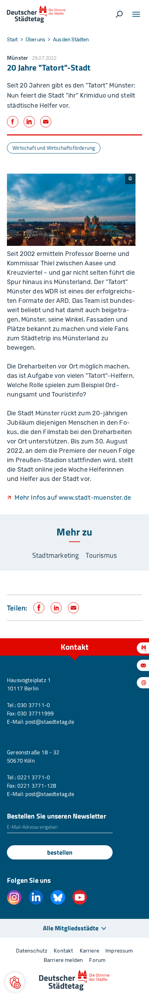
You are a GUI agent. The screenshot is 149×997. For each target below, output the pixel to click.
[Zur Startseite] (36, 14)
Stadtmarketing (55, 555)
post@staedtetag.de (49, 721)
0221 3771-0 (33, 777)
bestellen (59, 852)
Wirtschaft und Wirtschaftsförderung (53, 148)
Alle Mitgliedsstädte (70, 928)
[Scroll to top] (128, 638)
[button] (15, 982)
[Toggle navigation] (136, 14)
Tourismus (101, 555)
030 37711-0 (33, 705)
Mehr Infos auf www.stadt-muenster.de (73, 497)
